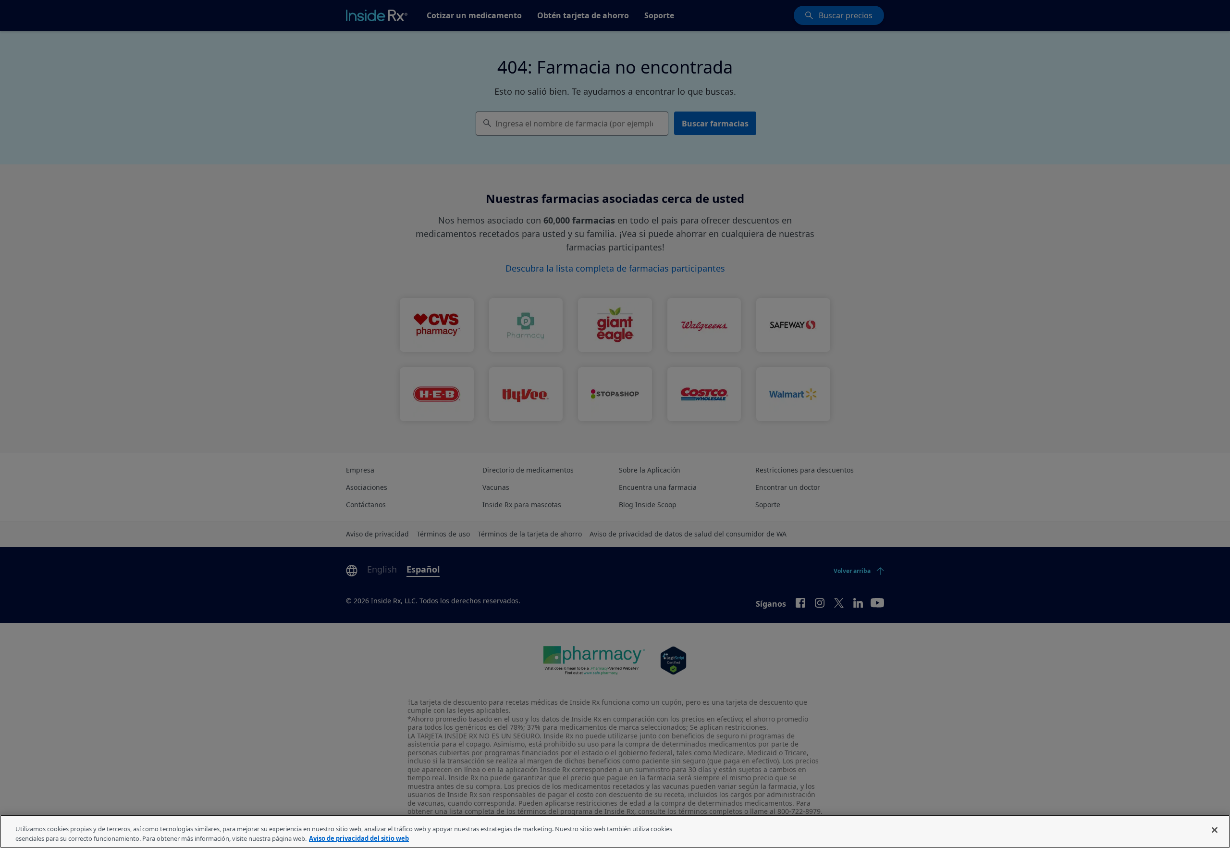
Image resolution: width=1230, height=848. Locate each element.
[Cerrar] (1214, 830)
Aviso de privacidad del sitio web (359, 838)
